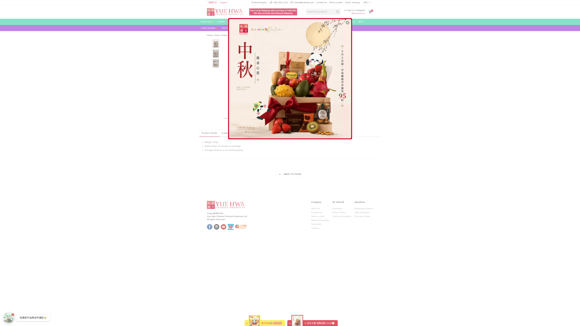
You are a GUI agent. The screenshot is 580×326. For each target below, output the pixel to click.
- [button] (290, 77)
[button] (347, 22)
